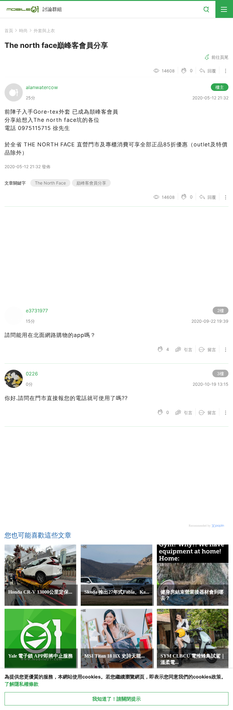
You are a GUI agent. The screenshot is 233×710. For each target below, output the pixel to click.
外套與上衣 (44, 30)
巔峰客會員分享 (91, 182)
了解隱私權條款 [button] (22, 684)
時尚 (23, 30)
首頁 (9, 30)
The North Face (50, 182)
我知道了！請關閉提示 (116, 699)
